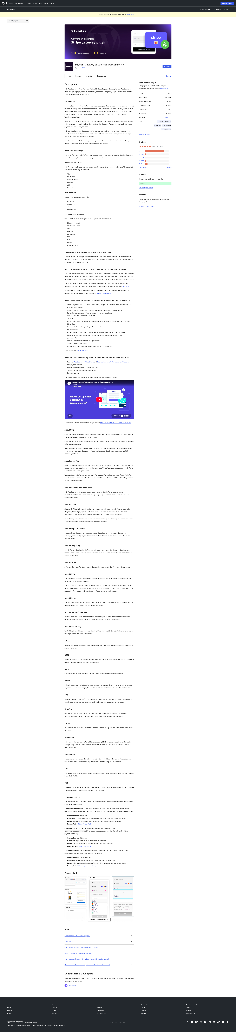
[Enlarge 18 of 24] (131, 921)
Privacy (9, 1013)
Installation (89, 76)
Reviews (78, 76)
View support (164, 88)
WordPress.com (191, 1005)
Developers (100, 1010)
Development (101, 76)
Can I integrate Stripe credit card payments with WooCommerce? (87, 959)
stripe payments (166, 129)
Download (167, 66)
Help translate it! (132, 14)
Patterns (54, 1013)
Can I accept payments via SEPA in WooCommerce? (82, 947)
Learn (98, 1005)
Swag (143, 1013)
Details (68, 76)
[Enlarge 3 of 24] (84, 909)
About (9, 1005)
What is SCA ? (69, 942)
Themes (54, 1007)
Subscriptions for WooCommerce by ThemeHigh (113, 362)
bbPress (189, 1010)
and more (126, 286)
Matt (188, 1007)
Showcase (55, 1005)
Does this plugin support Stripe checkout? (79, 953)
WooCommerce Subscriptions (84, 362)
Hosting (9, 1010)
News (9, 1007)
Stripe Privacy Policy (85, 824)
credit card (168, 121)
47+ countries (83, 350)
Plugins (54, 1010)
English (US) (167, 117)
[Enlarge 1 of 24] (84, 879)
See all (169, 167)
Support (168, 76)
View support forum (146, 188)
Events (143, 1007)
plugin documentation (104, 293)
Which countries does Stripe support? (77, 936)
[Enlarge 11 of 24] (108, 879)
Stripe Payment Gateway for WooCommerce (115, 423)
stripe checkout (166, 125)
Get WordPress (227, 3)
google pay (157, 125)
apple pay (160, 121)
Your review (143, 167)
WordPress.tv (101, 1013)
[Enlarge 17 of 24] (131, 879)
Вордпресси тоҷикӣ (31, 1022)
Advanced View (144, 134)
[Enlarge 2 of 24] (84, 891)
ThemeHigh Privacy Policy (87, 866)
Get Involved (145, 1005)
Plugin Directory (12, 9)
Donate (144, 1010)
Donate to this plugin (146, 206)
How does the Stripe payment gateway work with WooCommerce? (87, 965)
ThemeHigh (81, 68)
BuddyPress (190, 1013)
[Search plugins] (27, 21)
